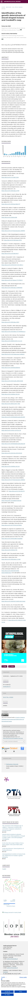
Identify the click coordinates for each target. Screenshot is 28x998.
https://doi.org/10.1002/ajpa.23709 (10, 190)
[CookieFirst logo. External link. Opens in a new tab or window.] (1, 979)
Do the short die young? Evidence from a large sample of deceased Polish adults (13, 843)
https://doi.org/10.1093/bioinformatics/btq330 (13, 443)
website (6, 972)
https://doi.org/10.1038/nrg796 (9, 550)
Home (3, 7)
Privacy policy (23, 977)
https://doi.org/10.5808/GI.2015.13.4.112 (12, 341)
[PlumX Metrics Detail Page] (6, 779)
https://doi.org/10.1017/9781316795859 (12, 525)
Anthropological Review (12, 1)
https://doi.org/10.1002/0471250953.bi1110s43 (13, 601)
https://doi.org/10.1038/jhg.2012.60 (11, 466)
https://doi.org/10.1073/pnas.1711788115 (12, 280)
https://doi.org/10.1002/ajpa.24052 (10, 322)
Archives (8, 7)
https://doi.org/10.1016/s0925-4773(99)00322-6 (13, 331)
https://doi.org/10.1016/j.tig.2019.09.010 (12, 453)
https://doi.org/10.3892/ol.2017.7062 (11, 403)
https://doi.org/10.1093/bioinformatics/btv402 (13, 417)
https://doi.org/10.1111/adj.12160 (10, 177)
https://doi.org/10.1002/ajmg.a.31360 (11, 559)
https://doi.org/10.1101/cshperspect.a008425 (13, 354)
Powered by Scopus (11, 906)
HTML (12, 666)
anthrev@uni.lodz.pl (12, 959)
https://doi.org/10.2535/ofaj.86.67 (10, 253)
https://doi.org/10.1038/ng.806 (9, 217)
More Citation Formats (11, 741)
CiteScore (12, 900)
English (4, 869)
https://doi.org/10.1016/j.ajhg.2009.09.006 (12, 381)
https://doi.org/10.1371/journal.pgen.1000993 (13, 230)
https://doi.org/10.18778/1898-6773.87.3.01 (15, 45)
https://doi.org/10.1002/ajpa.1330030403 (12, 287)
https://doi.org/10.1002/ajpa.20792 (13, 240)
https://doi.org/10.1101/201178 (16, 491)
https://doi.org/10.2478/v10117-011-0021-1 (12, 265)
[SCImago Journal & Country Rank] (11, 912)
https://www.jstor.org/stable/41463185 (11, 500)
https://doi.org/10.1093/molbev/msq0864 (12, 538)
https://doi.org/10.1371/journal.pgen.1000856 (13, 480)
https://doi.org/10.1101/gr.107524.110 (11, 430)
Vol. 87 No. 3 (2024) (17, 7)
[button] (4, 977)
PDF (5, 666)
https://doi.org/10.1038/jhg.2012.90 (11, 394)
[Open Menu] (1, 1)
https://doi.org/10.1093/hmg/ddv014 (11, 367)
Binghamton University (12, 764)
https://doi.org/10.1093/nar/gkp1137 (11, 204)
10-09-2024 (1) (6, 686)
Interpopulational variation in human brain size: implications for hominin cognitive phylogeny (13, 855)
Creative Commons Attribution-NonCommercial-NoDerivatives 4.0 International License (13, 719)
